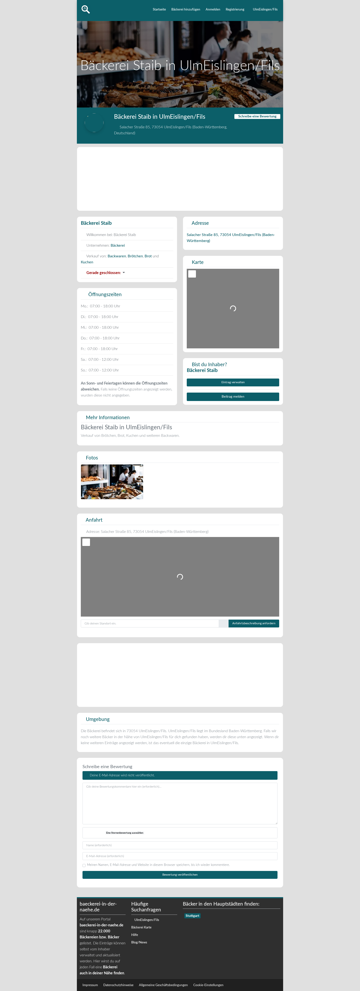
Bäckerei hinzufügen (185, 9)
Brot (148, 256)
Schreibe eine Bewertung (257, 116)
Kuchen (87, 262)
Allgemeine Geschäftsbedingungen (163, 985)
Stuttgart (192, 915)
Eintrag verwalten (233, 382)
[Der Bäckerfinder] (86, 9)
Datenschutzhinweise (118, 985)
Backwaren (117, 256)
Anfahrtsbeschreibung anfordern (253, 623)
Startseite (159, 9)
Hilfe (134, 934)
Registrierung (235, 9)
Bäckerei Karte (141, 927)
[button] (125, 273)
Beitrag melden (233, 396)
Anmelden (213, 9)
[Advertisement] (180, 179)
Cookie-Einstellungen (208, 985)
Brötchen (135, 256)
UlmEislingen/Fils (265, 9)
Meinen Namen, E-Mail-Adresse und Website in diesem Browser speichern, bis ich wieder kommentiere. (158, 864)
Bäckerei (118, 245)
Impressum (90, 985)
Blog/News (139, 942)
